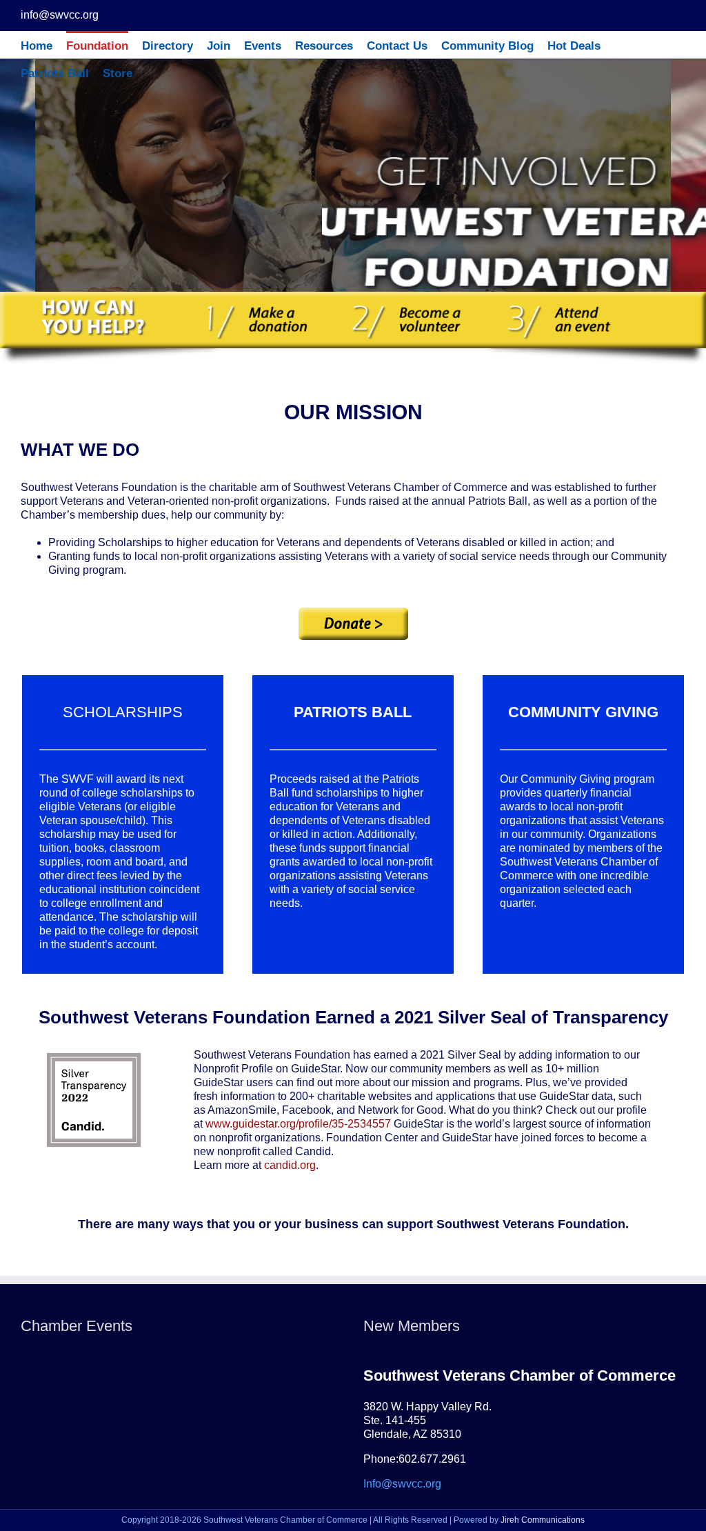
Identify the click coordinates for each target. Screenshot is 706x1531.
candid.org (290, 1165)
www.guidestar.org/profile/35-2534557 (298, 1124)
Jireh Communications (543, 1520)
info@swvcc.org (60, 15)
